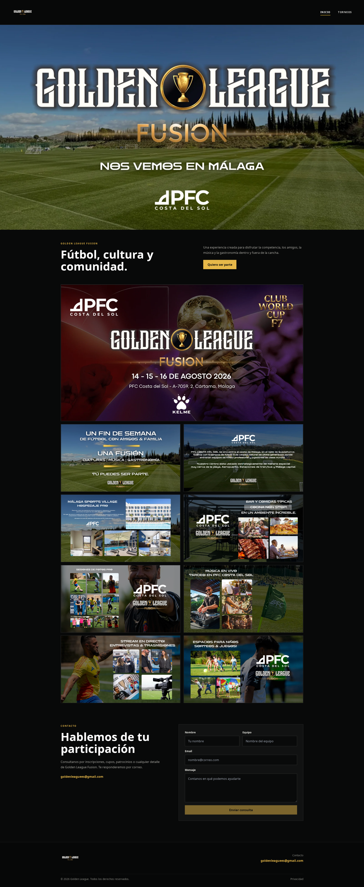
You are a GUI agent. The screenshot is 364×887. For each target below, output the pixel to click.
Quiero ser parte (220, 265)
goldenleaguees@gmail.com (82, 777)
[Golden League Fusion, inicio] (38, 12)
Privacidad (296, 879)
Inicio (325, 12)
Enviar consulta (241, 810)
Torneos (345, 12)
